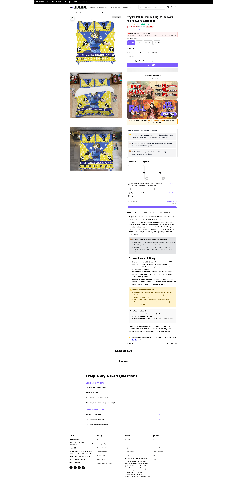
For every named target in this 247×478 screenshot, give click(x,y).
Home (71, 13)
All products (79, 13)
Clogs (148, 120)
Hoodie (162, 120)
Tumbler (155, 120)
